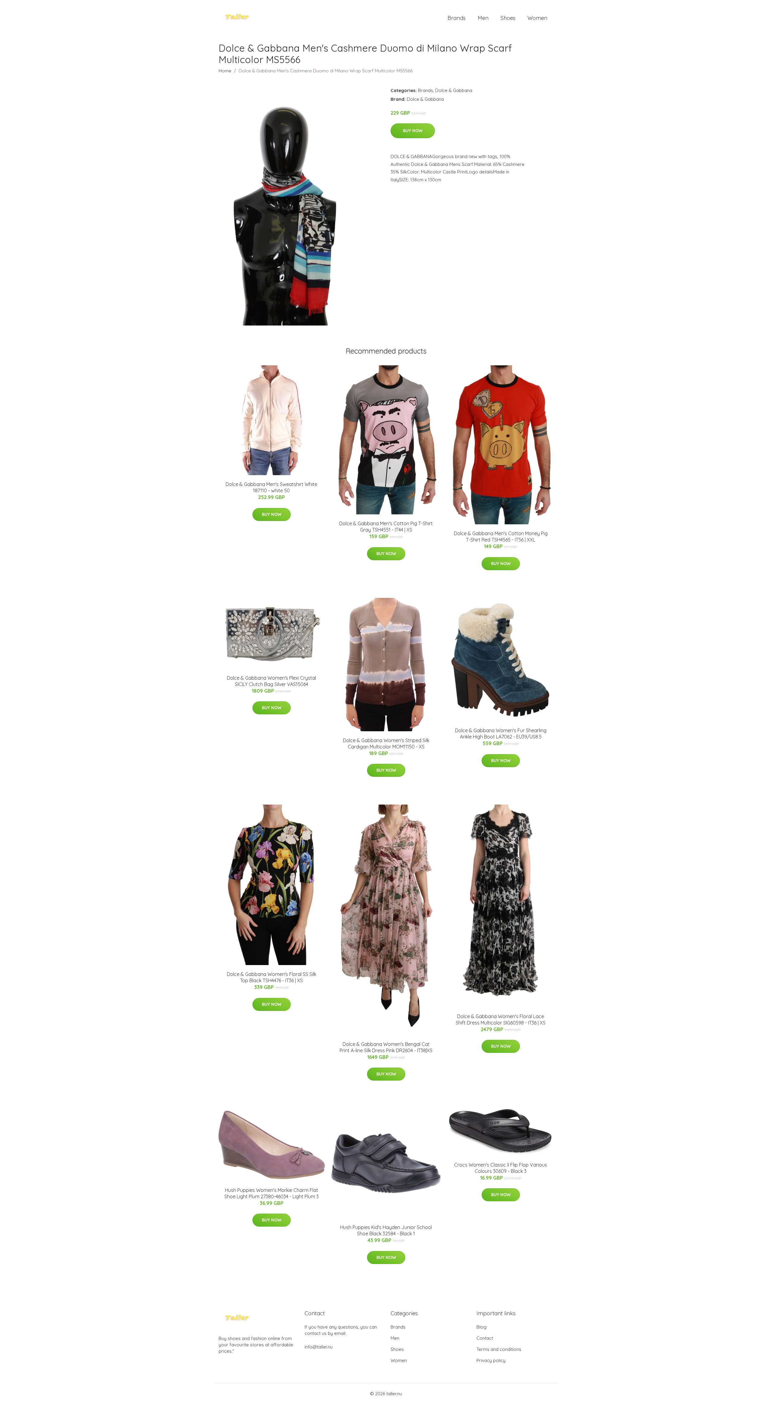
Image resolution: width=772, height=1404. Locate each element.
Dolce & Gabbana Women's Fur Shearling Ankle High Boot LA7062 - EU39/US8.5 (500, 733)
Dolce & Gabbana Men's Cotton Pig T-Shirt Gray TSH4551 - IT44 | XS (386, 526)
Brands (457, 17)
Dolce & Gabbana (453, 90)
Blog (481, 1327)
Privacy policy (490, 1360)
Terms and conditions (498, 1349)
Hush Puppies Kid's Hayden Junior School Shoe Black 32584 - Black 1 (386, 1230)
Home (225, 71)
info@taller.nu (319, 1347)
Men (483, 17)
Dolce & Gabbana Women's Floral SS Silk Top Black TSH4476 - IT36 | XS (271, 977)
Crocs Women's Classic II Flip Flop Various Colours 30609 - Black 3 (500, 1168)
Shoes (508, 17)
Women (537, 17)
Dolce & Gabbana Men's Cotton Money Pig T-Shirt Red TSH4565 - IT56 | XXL (501, 536)
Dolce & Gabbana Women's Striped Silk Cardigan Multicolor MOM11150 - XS (386, 743)
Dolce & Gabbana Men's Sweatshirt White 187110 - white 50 (271, 487)
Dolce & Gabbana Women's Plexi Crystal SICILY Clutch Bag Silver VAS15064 (271, 681)
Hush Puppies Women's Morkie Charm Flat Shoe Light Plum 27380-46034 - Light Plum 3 (271, 1193)
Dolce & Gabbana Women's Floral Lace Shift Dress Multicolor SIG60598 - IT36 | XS (501, 1019)
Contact (484, 1338)
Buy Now (412, 130)
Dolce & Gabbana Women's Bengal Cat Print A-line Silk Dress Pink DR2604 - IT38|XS (386, 1047)
